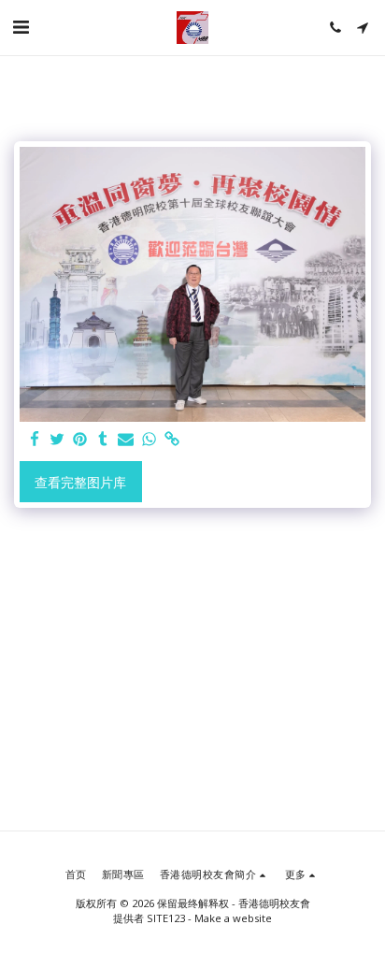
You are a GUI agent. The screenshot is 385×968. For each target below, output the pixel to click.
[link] (172, 439)
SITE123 (166, 918)
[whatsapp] (149, 439)
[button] (20, 26)
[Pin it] (80, 439)
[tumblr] (103, 439)
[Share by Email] (126, 439)
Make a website (233, 918)
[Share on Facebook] (34, 439)
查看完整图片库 (80, 482)
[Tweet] (58, 439)
